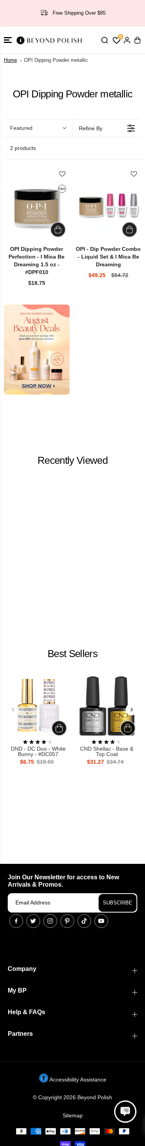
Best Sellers (72, 653)
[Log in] (126, 40)
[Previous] (13, 709)
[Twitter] (33, 921)
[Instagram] (50, 921)
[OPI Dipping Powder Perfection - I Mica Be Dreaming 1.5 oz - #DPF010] (37, 206)
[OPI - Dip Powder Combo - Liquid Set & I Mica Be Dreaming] (109, 206)
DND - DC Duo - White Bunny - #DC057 (38, 751)
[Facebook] (16, 921)
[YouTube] (101, 921)
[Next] (131, 709)
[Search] (104, 40)
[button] (7, 40)
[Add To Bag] (58, 229)
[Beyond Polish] (50, 40)
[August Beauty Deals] (37, 350)
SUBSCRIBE (117, 903)
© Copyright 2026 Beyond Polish (72, 1097)
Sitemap (73, 1115)
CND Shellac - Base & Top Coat (106, 751)
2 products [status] (23, 148)
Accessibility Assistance (77, 1079)
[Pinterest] (67, 921)
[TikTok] (84, 921)
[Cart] (137, 40)
